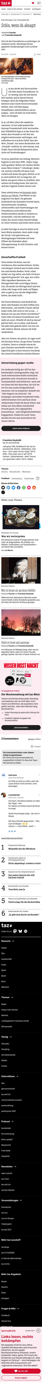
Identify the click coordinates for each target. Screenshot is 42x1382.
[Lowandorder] (3, 795)
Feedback (5, 1315)
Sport (3, 970)
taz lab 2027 (6, 1230)
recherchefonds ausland (11, 1100)
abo (3, 1083)
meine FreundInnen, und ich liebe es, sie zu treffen (18, 110)
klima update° (7, 1139)
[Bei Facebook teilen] (18, 487)
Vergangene (6, 1224)
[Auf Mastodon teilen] (8, 487)
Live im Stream (7, 1218)
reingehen (5, 1156)
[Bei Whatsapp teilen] (24, 487)
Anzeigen (5, 1298)
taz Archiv (5, 1264)
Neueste (31, 739)
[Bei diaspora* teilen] (29, 487)
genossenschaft (8, 1089)
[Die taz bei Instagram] (25, 932)
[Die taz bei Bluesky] (20, 932)
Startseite (4, 14)
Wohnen (4, 1015)
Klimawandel (6, 1027)
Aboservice (6, 1321)
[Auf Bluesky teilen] (13, 487)
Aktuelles (5, 1044)
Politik (4, 948)
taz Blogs (5, 1247)
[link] (4, 9)
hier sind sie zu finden (12, 763)
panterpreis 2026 (8, 1111)
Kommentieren (17, 478)
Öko (3, 953)
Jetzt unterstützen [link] (21, 428)
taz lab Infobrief (7, 1190)
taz (6, 925)
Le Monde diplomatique (11, 1258)
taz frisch (5, 1179)
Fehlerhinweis (29, 478)
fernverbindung (7, 1134)
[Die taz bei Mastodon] (15, 932)
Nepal (3, 1004)
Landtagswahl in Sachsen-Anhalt (15, 1021)
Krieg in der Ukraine (9, 1010)
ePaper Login (7, 1326)
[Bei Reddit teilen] (34, 487)
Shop (3, 1293)
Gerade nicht (29, 1331)
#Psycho (4, 472)
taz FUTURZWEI (7, 1253)
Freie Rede (5, 1151)
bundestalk (6, 1128)
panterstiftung (7, 1105)
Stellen (4, 1060)
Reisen (4, 1281)
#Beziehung (26, 472)
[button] (39, 3)
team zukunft (6, 1173)
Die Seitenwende (8, 1055)
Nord (3, 981)
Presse (4, 1066)
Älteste (38, 739)
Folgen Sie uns (6, 931)
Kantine (4, 1287)
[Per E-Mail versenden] (3, 487)
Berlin (3, 976)
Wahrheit (5, 987)
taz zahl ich (6, 1094)
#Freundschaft (15, 472)
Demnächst (6, 1207)
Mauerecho (6, 1145)
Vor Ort (4, 1213)
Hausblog (5, 1049)
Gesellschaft (15, 14)
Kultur (3, 965)
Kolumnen (26, 14)
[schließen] (38, 1330)
